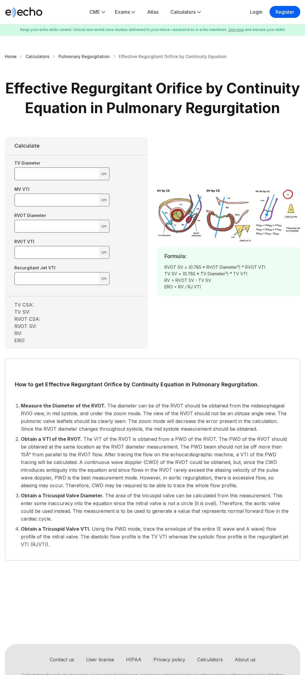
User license (100, 659)
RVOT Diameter (30, 215)
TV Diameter (27, 162)
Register (285, 12)
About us (245, 659)
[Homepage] (24, 12)
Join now (236, 29)
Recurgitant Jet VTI (34, 267)
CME (94, 12)
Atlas (152, 12)
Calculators (183, 12)
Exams (122, 12)
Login (256, 12)
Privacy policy (169, 659)
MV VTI (21, 189)
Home (11, 56)
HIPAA (133, 659)
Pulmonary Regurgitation (84, 56)
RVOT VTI (24, 241)
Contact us (62, 659)
